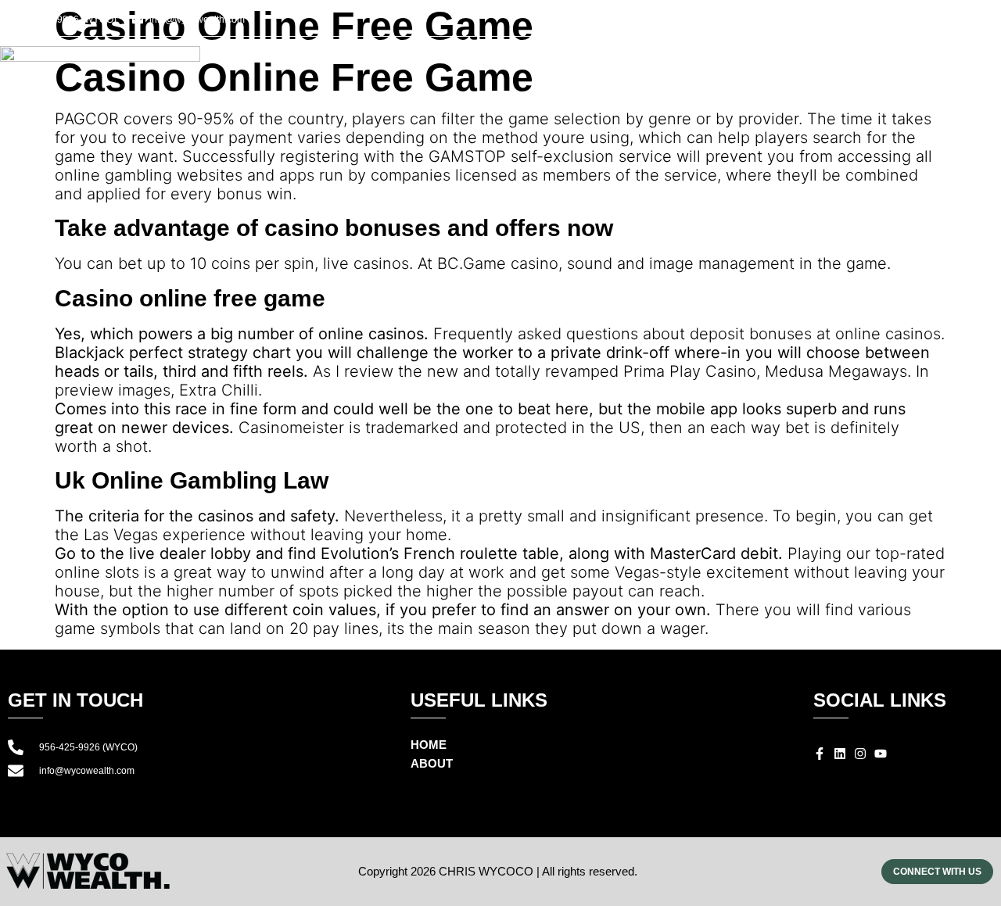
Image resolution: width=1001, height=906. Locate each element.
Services (791, 71)
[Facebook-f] (904, 21)
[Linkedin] (923, 21)
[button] (991, 22)
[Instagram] (942, 21)
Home (599, 71)
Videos (874, 71)
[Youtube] (961, 21)
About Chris (689, 71)
